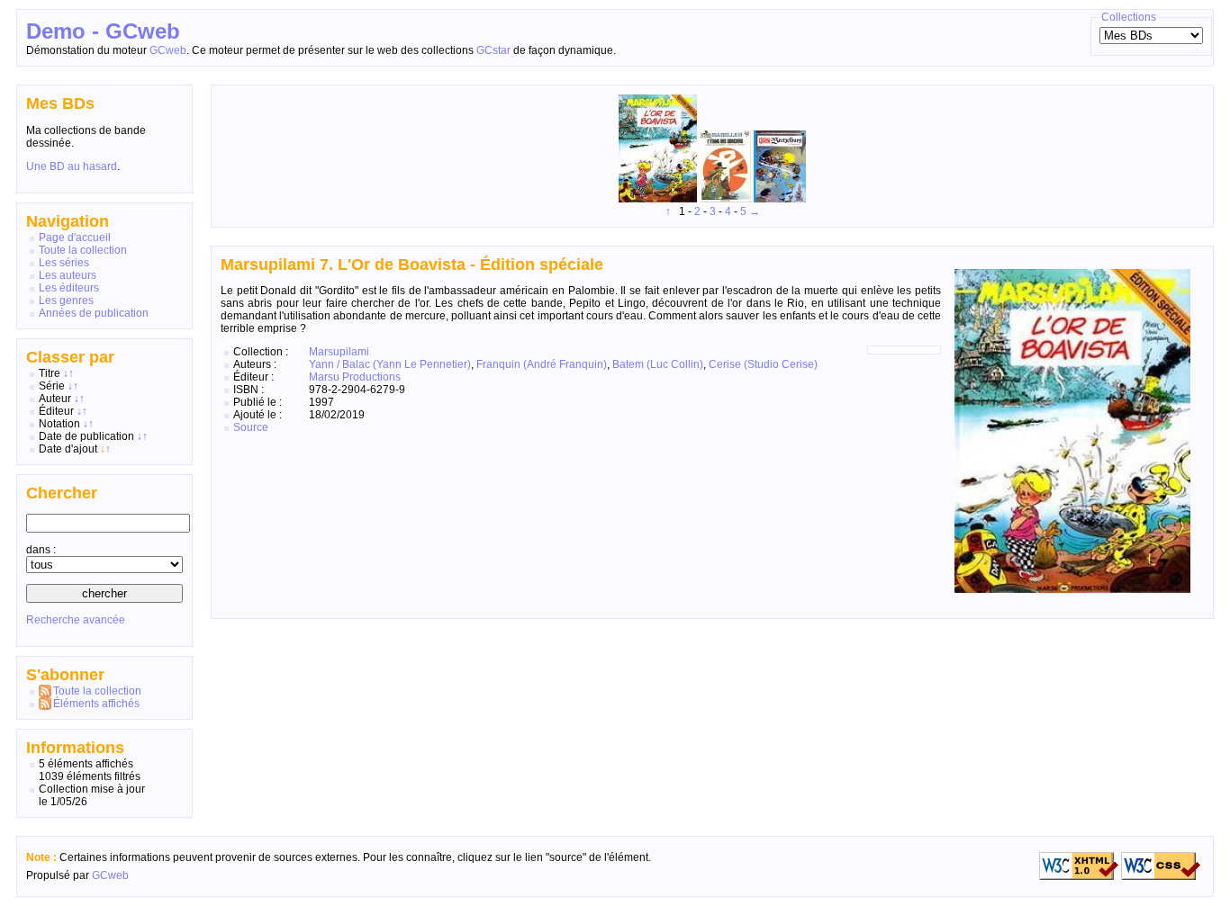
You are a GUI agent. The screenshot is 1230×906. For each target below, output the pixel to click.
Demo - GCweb (103, 31)
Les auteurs (67, 275)
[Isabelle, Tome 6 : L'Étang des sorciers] (727, 199)
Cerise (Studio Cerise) (763, 364)
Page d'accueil (75, 237)
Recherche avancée (75, 620)
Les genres (66, 300)
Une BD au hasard (71, 166)
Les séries (64, 262)
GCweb (167, 50)
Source (250, 427)
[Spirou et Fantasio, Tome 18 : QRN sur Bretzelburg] (780, 199)
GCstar (493, 50)
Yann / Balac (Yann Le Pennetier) (390, 364)
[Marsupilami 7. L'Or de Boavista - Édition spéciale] (659, 199)
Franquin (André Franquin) (541, 364)
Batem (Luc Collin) (657, 364)
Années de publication (94, 313)
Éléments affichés (96, 703)
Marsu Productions (355, 377)
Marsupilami (339, 351)
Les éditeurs (69, 288)
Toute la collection (83, 250)
